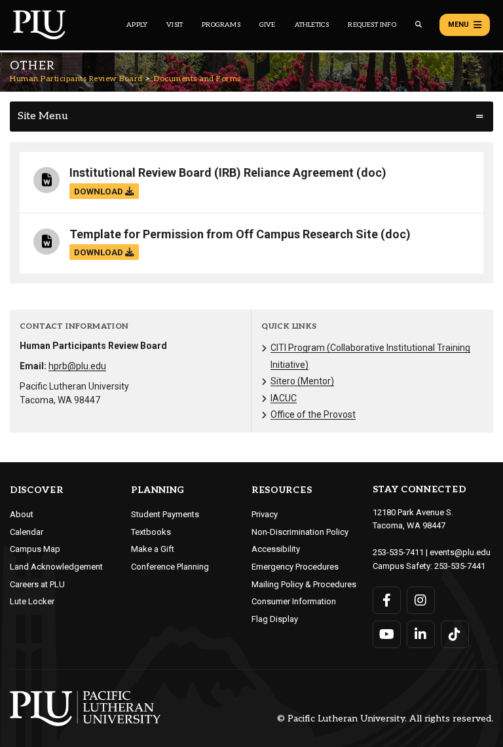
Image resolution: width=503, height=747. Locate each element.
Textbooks (151, 532)
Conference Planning (170, 567)
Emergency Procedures (295, 567)
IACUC (283, 398)
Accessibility (276, 549)
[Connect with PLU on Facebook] (387, 600)
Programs (221, 25)
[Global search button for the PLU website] (418, 24)
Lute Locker (32, 601)
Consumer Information (294, 601)
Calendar (26, 532)
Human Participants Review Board (76, 79)
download (99, 191)
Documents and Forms (197, 79)
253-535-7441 (459, 566)
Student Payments (165, 514)
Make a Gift (152, 549)
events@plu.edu (460, 552)
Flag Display (275, 619)
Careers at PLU (37, 584)
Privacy (265, 514)
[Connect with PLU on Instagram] (421, 600)
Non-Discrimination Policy (300, 532)
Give (267, 25)
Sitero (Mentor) (302, 381)
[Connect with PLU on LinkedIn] (421, 634)
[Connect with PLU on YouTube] (387, 634)
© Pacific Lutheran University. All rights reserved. (385, 719)
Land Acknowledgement (56, 567)
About (21, 514)
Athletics (312, 25)
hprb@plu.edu (77, 366)
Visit (174, 25)
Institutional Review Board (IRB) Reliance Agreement (211, 172)
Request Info (372, 25)
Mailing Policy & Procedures (304, 584)
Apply (136, 25)
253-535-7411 (398, 552)
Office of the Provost (313, 414)
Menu (458, 24)
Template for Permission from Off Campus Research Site (223, 234)
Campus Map (35, 549)
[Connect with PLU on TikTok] (455, 634)
